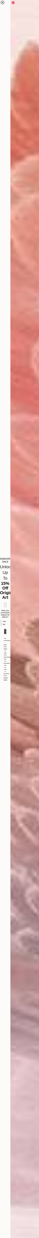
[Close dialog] (2, 2)
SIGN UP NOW (5, 631)
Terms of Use (5, 651)
